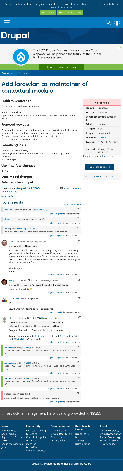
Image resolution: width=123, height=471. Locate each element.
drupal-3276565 (28, 188)
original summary (39, 209)
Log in (50, 213)
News (5, 426)
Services (30, 430)
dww (6, 219)
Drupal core (8, 73)
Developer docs (59, 437)
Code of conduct (35, 450)
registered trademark (57, 463)
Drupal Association (110, 434)
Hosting (33, 434)
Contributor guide (36, 437)
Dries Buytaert (82, 463)
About (103, 426)
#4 (79, 241)
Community (33, 426)
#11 (78, 393)
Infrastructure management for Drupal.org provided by (46, 413)
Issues (23, 73)
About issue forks (8, 196)
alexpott (13, 318)
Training (41, 430)
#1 (78, 208)
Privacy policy (107, 444)
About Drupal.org (110, 437)
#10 (78, 377)
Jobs (4, 447)
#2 (78, 218)
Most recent (108, 156)
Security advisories (12, 444)
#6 (79, 298)
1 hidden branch (10, 191)
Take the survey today (61, 67)
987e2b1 (27, 378)
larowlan (102, 137)
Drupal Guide (58, 430)
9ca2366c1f (65, 336)
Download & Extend (82, 427)
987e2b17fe (19, 339)
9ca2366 (27, 363)
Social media (9, 434)
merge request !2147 (25, 228)
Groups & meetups (31, 442)
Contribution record (100, 166)
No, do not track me (69, 12)
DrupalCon (32, 447)
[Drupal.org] (36, 36)
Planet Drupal (9, 430)
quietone (14, 298)
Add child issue (93, 176)
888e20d (27, 347)
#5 (79, 279)
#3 (78, 227)
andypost (14, 280)
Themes (79, 440)
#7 (79, 317)
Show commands (72, 188)
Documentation (60, 426)
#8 (78, 346)
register (59, 213)
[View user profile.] (5, 243)
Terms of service (109, 440)
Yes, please (48, 12)
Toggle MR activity (71, 204)
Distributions (82, 444)
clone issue (107, 176)
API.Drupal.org (59, 440)
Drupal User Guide (61, 434)
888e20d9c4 (39, 336)
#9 (78, 362)
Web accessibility (109, 430)
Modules (80, 437)
